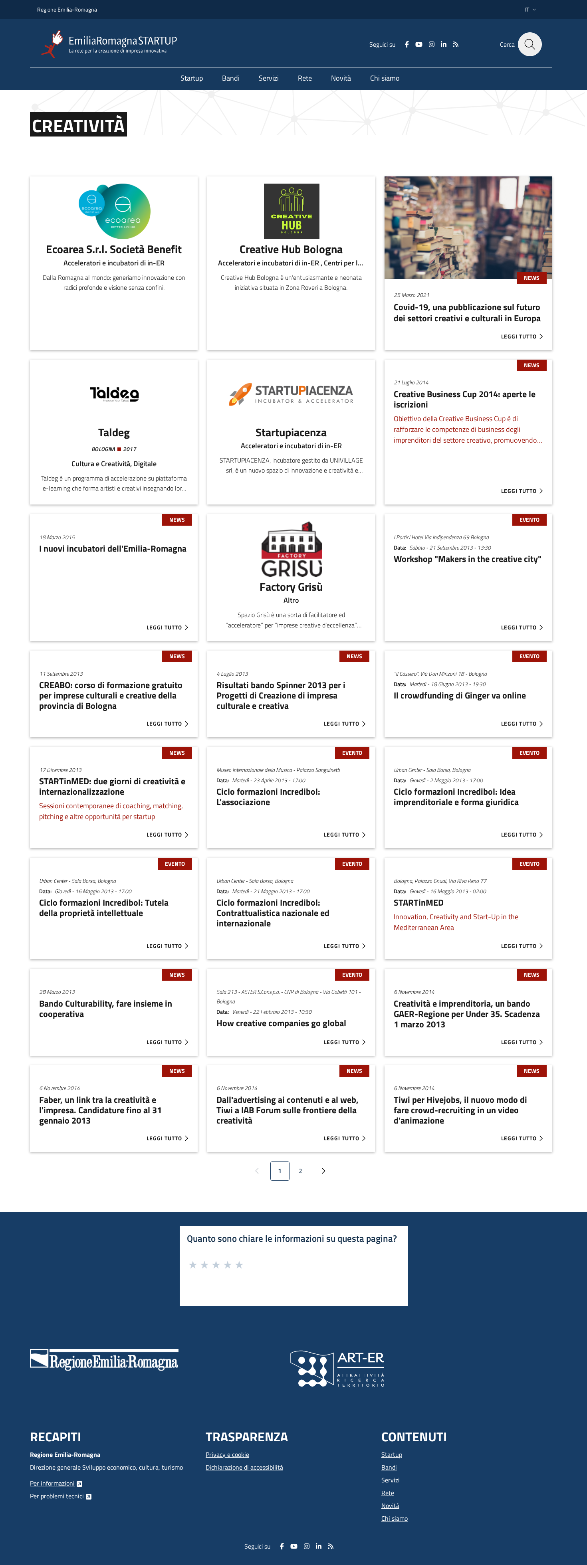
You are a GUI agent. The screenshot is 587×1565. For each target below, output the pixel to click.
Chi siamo (394, 1518)
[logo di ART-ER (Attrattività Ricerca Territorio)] (337, 1368)
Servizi (390, 1480)
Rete (387, 1493)
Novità (390, 1505)
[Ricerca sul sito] (530, 44)
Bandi (389, 1467)
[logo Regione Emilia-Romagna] (104, 1359)
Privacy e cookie (227, 1454)
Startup (391, 1454)
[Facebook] (407, 44)
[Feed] (456, 44)
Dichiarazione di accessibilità (244, 1467)
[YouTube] (419, 44)
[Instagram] (432, 44)
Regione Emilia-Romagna (67, 9)
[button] (531, 9)
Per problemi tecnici (57, 1496)
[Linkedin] (444, 44)
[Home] (112, 44)
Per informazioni (52, 1483)
